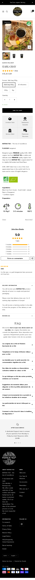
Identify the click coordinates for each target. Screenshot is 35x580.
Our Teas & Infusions (23, 477)
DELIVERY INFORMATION (9, 285)
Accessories (23, 482)
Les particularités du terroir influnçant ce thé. (16, 404)
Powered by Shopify (20, 561)
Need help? (29, 220)
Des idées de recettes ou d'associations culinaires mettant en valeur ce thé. (15, 369)
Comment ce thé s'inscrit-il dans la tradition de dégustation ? (17, 412)
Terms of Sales (7, 526)
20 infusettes (22, 85)
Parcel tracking (7, 545)
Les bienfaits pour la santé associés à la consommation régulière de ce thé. (15, 361)
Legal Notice (6, 536)
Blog (20, 496)
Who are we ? (24, 489)
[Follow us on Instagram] (21, 524)
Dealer (4, 549)
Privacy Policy (6, 529)
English (13, 556)
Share (4, 220)
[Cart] (32, 12)
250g (5, 90)
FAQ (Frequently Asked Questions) (8, 541)
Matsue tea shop (8, 62)
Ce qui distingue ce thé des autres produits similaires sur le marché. (17, 377)
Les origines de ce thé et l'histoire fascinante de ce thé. (13, 345)
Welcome (22, 473)
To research (6, 522)
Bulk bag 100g (9, 85)
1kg (13, 90)
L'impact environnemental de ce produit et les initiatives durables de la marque (16, 396)
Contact (22, 492)
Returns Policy (6, 533)
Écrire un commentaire (15, 258)
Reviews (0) (6, 316)
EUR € (5, 556)
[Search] (7, 11)
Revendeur (22, 485)
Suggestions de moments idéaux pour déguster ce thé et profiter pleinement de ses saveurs (16, 387)
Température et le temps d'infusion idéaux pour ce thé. (16, 353)
